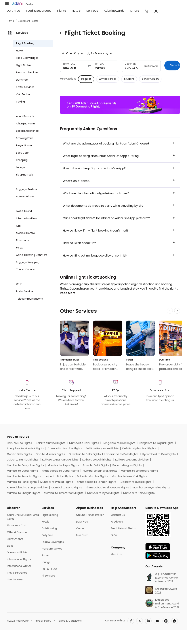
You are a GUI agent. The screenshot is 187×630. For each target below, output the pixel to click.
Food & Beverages (38, 11)
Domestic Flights (17, 553)
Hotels (76, 11)
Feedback (117, 522)
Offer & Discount (17, 532)
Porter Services (25, 87)
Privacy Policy (43, 621)
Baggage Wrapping (27, 262)
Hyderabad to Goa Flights (158, 454)
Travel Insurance (17, 573)
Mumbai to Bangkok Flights (100, 471)
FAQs (114, 535)
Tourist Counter (25, 270)
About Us (116, 555)
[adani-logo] (23, 3)
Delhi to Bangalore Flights (102, 448)
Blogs (10, 546)
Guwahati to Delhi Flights (85, 454)
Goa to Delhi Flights (19, 454)
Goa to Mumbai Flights (50, 454)
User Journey (15, 580)
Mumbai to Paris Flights (22, 482)
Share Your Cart (16, 526)
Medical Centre (25, 233)
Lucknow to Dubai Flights (135, 482)
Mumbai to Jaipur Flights (63, 465)
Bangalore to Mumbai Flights (25, 448)
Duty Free (13, 11)
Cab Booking (23, 95)
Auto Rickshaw (25, 197)
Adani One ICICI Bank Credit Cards (23, 517)
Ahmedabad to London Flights (96, 482)
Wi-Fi (19, 284)
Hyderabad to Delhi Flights (121, 454)
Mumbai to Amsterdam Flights (63, 493)
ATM (18, 226)
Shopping (21, 160)
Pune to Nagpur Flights (127, 465)
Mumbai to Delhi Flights (84, 443)
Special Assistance (27, 131)
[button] (146, 11)
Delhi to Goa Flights (19, 443)
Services (92, 11)
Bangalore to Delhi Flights (119, 443)
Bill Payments (15, 539)
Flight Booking (25, 43)
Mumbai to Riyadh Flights (103, 493)
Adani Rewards (114, 11)
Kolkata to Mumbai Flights (132, 460)
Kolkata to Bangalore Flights (60, 460)
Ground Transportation (90, 515)
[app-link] (157, 546)
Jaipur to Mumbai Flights (22, 460)
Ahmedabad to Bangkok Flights (27, 487)
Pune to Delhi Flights (96, 465)
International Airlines (19, 566)
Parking (20, 102)
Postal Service (24, 292)
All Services (48, 576)
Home (10, 21)
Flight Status (23, 65)
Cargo (80, 529)
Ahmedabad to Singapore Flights (107, 487)
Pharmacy (22, 240)
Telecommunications (29, 299)
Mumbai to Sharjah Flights (23, 493)
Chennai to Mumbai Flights (65, 448)
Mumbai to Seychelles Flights (151, 487)
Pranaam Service (52, 549)
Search (175, 65)
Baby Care (22, 153)
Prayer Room (24, 146)
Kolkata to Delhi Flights (96, 460)
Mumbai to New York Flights (129, 476)
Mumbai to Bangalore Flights (25, 465)
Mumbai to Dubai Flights (22, 471)
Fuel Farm (82, 535)
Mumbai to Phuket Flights (56, 482)
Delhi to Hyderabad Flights (139, 448)
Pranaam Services (27, 73)
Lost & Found (24, 211)
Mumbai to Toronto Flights (24, 476)
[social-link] (130, 621)
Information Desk (26, 219)
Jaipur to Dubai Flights (59, 476)
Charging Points (25, 124)
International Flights (19, 559)
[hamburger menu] (7, 3)
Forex (19, 248)
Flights (61, 11)
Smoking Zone (24, 138)
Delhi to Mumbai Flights (50, 443)
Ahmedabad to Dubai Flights (60, 471)
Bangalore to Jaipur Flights (156, 443)
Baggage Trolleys (26, 189)
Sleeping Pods (24, 175)
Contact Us (118, 515)
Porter (45, 556)
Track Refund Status (123, 529)
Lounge (20, 167)
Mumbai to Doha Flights (66, 487)
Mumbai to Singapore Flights (139, 471)
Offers (134, 11)
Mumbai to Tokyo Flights (139, 493)
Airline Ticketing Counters (31, 255)
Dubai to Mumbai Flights (92, 476)
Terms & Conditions (69, 621)
